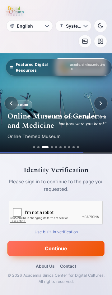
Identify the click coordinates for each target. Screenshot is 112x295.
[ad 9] (73, 147)
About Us (45, 266)
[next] (101, 103)
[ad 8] (69, 147)
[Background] (84, 41)
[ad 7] (65, 147)
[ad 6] (60, 147)
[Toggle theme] (100, 25)
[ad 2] (38, 147)
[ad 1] (34, 147)
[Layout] (100, 41)
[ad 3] (45, 147)
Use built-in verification (56, 232)
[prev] (11, 103)
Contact (68, 266)
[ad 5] (56, 147)
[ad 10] (78, 147)
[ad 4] (52, 147)
